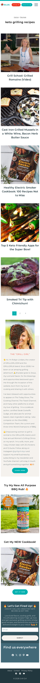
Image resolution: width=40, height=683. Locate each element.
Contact (17, 671)
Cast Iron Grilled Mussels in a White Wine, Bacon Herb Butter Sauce (20, 133)
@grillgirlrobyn (19, 451)
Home (16, 17)
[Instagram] (20, 673)
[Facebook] (16, 673)
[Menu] (36, 5)
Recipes (23, 17)
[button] (26, 4)
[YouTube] (24, 673)
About (9, 671)
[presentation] (20, 53)
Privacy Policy (26, 671)
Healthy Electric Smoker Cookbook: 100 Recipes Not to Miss (20, 191)
